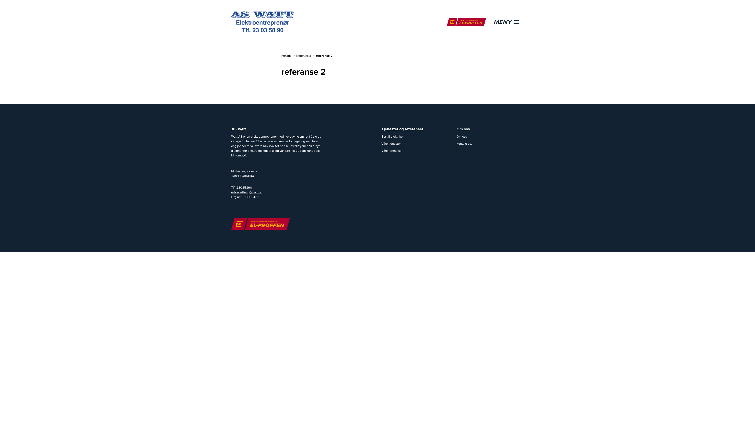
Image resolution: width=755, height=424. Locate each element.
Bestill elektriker (392, 136)
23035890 (244, 187)
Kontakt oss (464, 143)
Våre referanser (391, 150)
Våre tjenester (391, 143)
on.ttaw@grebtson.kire (246, 192)
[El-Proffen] (466, 22)
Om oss (462, 136)
